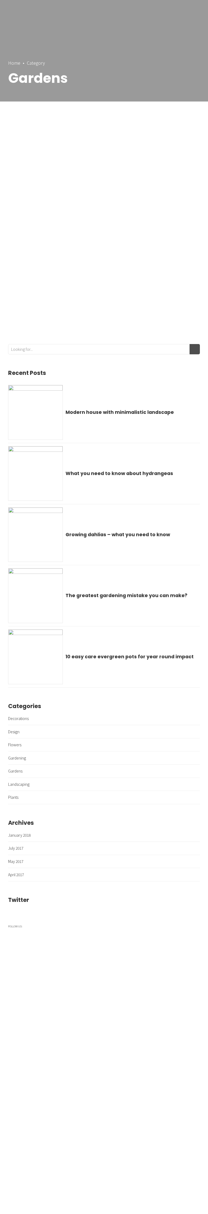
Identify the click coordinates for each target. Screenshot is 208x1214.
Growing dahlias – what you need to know (118, 534)
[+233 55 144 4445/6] (112, 1140)
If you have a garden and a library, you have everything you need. (104, 162)
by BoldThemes (58, 260)
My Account (117, 1107)
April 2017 (16, 874)
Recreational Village (123, 1083)
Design (14, 731)
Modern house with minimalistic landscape (120, 412)
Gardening (17, 758)
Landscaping (19, 784)
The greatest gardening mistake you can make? (126, 595)
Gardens (16, 214)
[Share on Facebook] (93, 303)
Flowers (14, 744)
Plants (13, 797)
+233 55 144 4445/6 (137, 1141)
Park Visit (115, 1095)
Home (14, 63)
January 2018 (19, 835)
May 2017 (15, 861)
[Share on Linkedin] (113, 303)
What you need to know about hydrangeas (119, 473)
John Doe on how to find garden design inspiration (94, 239)
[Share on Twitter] (103, 303)
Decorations (18, 718)
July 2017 (15, 848)
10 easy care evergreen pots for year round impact (130, 656)
